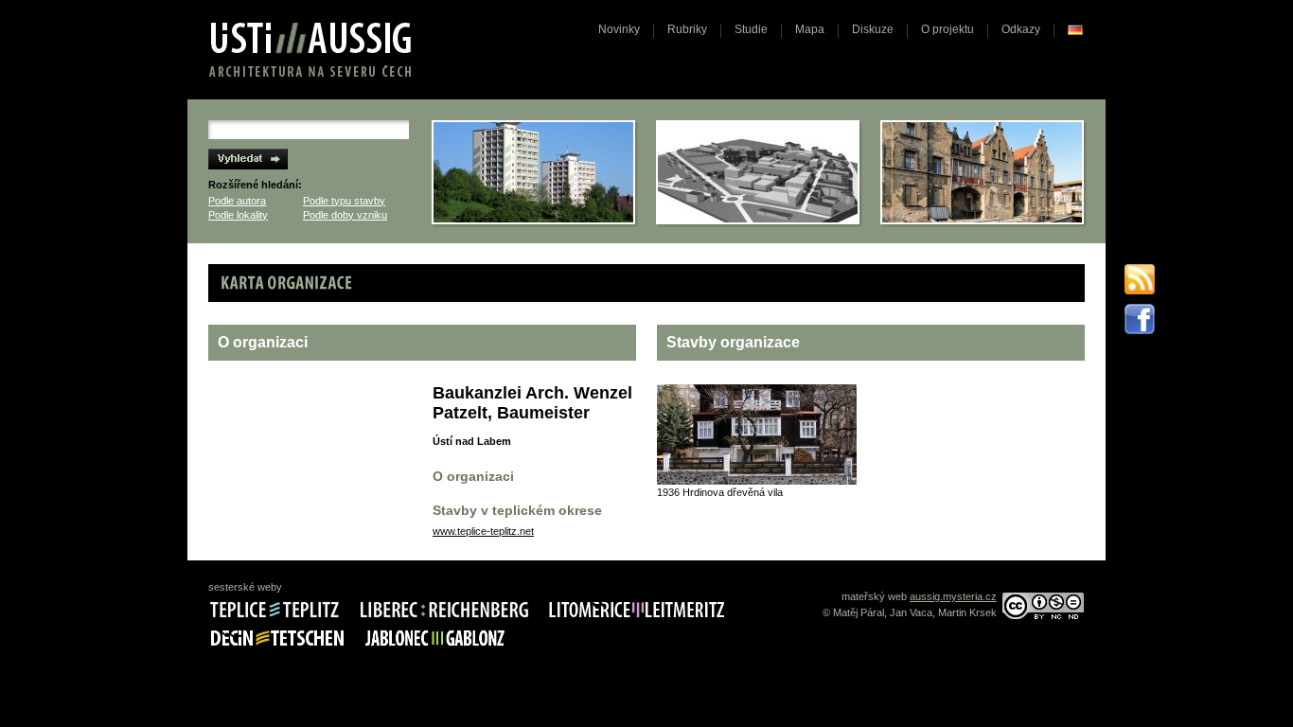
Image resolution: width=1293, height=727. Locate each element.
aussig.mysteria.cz (953, 596)
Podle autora (237, 200)
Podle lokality (238, 215)
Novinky (619, 29)
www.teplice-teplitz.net (483, 531)
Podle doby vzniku (345, 215)
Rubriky (687, 29)
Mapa (809, 29)
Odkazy (1020, 29)
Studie (751, 29)
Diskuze (873, 29)
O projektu (947, 29)
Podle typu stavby (344, 200)
